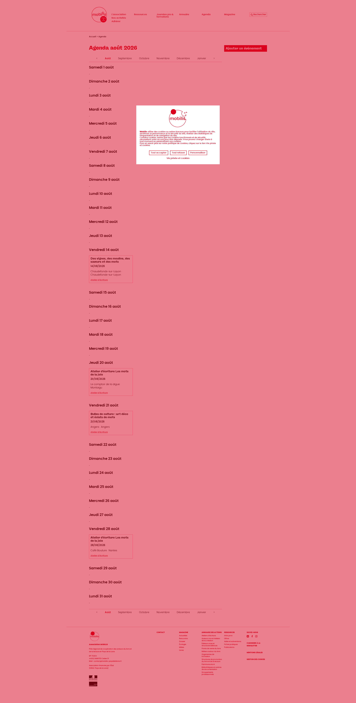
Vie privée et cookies (178, 158)
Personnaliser (197, 153)
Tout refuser (178, 153)
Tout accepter (158, 153)
